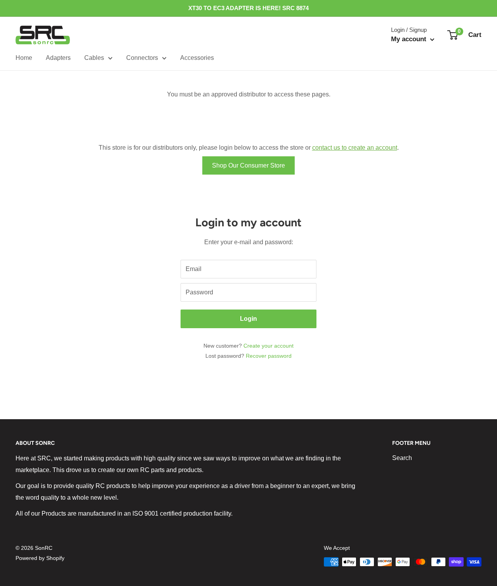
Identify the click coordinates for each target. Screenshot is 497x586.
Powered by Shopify (40, 558)
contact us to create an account (354, 147)
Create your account (268, 346)
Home (24, 57)
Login (248, 318)
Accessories (197, 57)
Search (402, 458)
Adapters (58, 57)
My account (409, 39)
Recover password (269, 356)
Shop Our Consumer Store (248, 165)
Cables (94, 57)
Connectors (142, 57)
